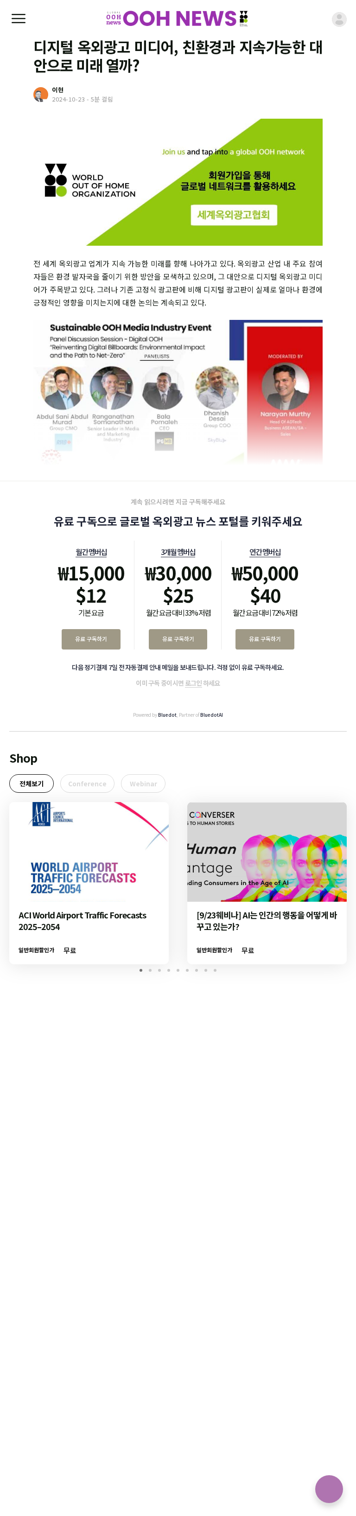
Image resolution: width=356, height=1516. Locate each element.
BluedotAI (211, 714)
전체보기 (31, 783)
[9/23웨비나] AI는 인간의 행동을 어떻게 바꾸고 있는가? (267, 920)
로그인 (193, 683)
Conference (87, 783)
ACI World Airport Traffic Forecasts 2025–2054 (82, 920)
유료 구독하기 (91, 639)
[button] (141, 970)
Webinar (143, 783)
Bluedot (167, 714)
